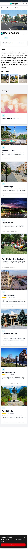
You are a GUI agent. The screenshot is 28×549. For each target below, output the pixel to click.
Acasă (4, 7)
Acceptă (13, 545)
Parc (8, 7)
